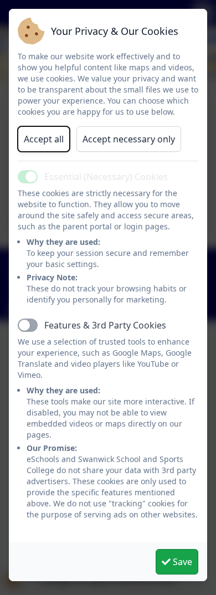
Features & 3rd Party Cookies (105, 325)
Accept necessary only (129, 139)
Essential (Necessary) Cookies (106, 177)
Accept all (44, 139)
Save (181, 562)
